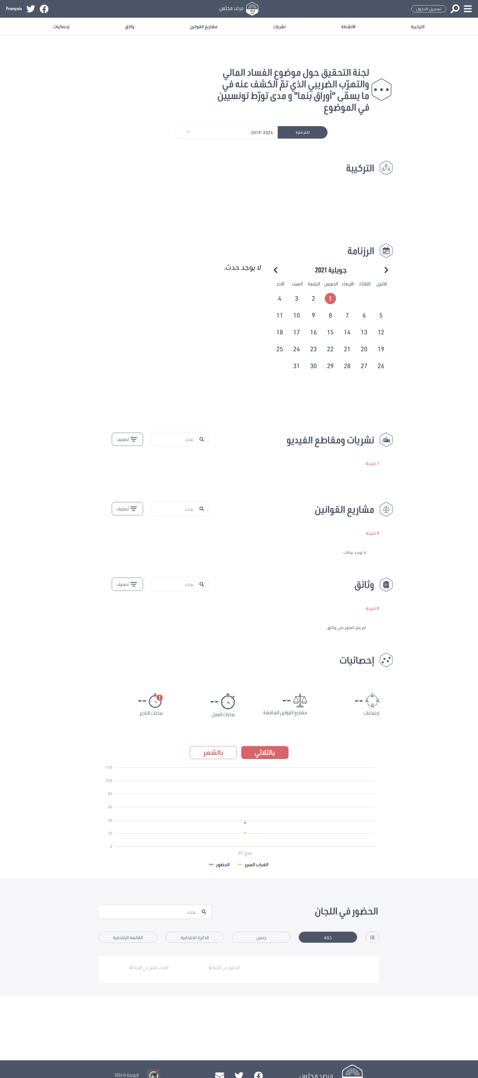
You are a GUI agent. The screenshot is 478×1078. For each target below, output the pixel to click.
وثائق (129, 26)
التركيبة (418, 26)
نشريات (279, 26)
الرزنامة (360, 250)
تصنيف (122, 439)
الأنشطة (348, 26)
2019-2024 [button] (262, 132)
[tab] (331, 297)
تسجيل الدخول (428, 8)
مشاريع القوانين (203, 26)
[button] (185, 132)
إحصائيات (61, 26)
